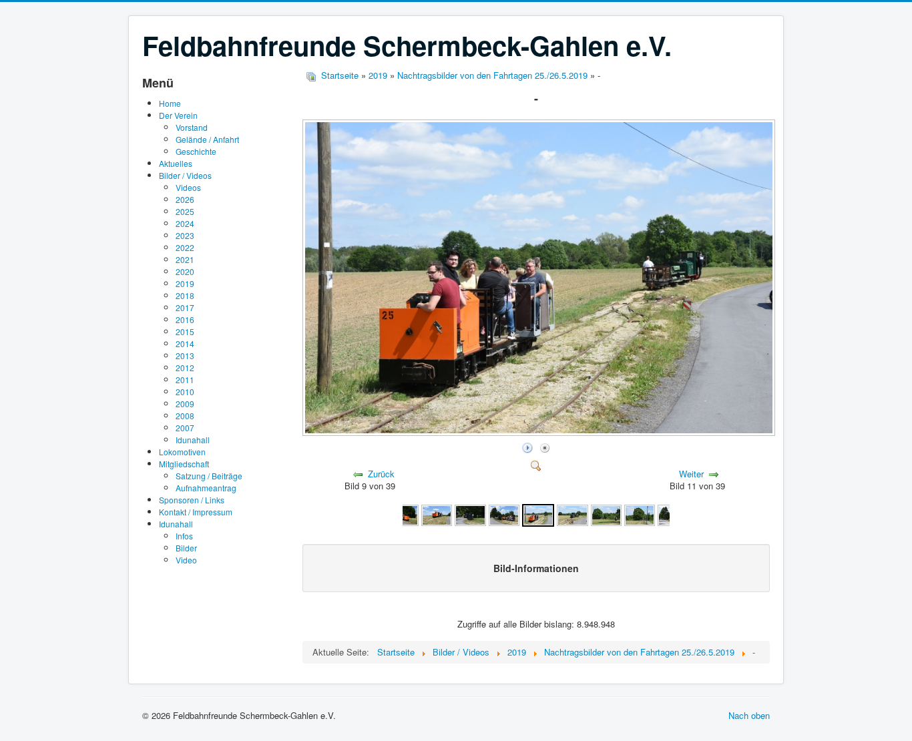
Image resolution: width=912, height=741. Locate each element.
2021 (185, 259)
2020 (185, 271)
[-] (540, 432)
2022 (185, 247)
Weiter (691, 473)
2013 (185, 355)
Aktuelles (175, 163)
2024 (185, 223)
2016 (185, 319)
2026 (185, 199)
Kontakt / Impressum (195, 511)
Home (170, 103)
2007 (185, 427)
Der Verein (178, 115)
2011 (185, 379)
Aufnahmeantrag (206, 487)
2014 (185, 343)
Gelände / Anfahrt (207, 139)
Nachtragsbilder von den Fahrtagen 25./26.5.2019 (492, 75)
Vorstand (192, 127)
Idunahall (193, 439)
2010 (185, 391)
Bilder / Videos (185, 175)
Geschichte (196, 151)
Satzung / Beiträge (209, 475)
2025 (185, 211)
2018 (185, 295)
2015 (185, 331)
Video (186, 559)
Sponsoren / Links (191, 499)
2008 (185, 415)
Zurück (381, 473)
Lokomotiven (182, 451)
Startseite (340, 75)
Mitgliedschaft (184, 463)
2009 (185, 403)
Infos (184, 535)
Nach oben (749, 715)
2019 (185, 283)
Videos (188, 187)
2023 (185, 235)
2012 (185, 367)
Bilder (186, 547)
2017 (185, 307)
